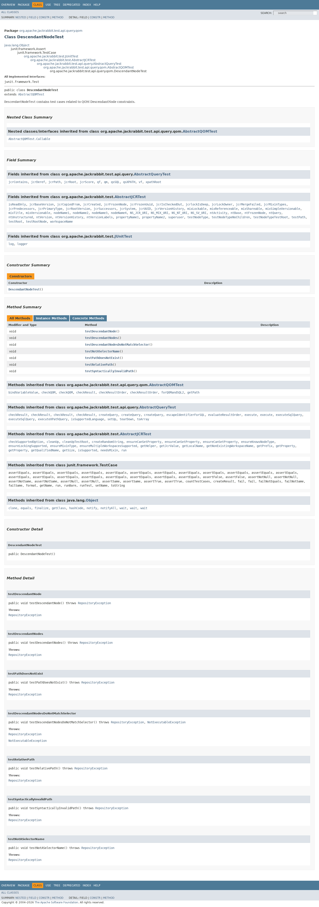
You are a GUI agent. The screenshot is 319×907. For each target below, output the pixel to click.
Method (57, 17)
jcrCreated (91, 204)
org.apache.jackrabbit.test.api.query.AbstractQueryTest (79, 63)
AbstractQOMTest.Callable (29, 139)
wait (123, 508)
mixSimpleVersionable (282, 208)
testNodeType (197, 217)
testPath (298, 217)
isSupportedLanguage (87, 419)
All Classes (10, 12)
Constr (44, 17)
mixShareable (251, 208)
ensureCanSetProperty (144, 441)
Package (24, 4)
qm (105, 182)
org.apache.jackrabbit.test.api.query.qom (50, 30)
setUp (111, 419)
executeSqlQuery (289, 415)
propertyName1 (127, 217)
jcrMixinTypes (275, 204)
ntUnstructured (20, 217)
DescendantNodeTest (24, 289)
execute (251, 415)
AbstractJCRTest (130, 197)
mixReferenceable (224, 208)
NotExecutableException (166, 722)
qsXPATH (129, 182)
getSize (68, 450)
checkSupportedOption (25, 441)
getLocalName (192, 446)
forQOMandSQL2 (172, 392)
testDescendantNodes (101, 338)
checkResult (85, 392)
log (11, 244)
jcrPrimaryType (50, 208)
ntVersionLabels (100, 217)
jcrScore (87, 182)
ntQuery (275, 213)
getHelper (148, 446)
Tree (57, 4)
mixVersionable (38, 213)
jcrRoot (70, 182)
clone (12, 508)
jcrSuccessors (105, 208)
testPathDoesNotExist (102, 358)
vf (140, 182)
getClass (59, 508)
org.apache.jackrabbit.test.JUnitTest (51, 56)
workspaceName (61, 221)
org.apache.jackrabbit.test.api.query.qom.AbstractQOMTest (88, 67)
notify (92, 508)
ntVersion (44, 217)
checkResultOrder (113, 392)
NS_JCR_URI (138, 213)
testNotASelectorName (102, 351)
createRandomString (107, 441)
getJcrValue (169, 446)
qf (98, 182)
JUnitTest (123, 236)
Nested (20, 17)
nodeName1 (61, 213)
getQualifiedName (45, 450)
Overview (8, 4)
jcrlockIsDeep (197, 204)
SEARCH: (266, 13)
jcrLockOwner (222, 204)
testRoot (15, 221)
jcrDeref (38, 182)
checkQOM (48, 392)
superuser (176, 217)
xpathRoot (153, 182)
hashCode (76, 508)
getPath (193, 392)
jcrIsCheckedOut (169, 204)
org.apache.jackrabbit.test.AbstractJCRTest (62, 60)
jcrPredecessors (21, 208)
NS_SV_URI (198, 213)
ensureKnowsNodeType (257, 441)
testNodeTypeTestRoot (270, 217)
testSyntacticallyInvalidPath (109, 371)
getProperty (285, 446)
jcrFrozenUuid (141, 204)
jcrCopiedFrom (68, 204)
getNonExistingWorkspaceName (229, 446)
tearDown (126, 419)
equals (26, 508)
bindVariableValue (23, 392)
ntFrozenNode (255, 213)
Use (48, 4)
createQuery (108, 415)
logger (22, 244)
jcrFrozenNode (115, 204)
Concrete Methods (88, 318)
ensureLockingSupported (27, 446)
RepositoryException (94, 603)
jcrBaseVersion (41, 204)
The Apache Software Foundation (56, 902)
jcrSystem (127, 208)
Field (32, 17)
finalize (41, 508)
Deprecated (71, 4)
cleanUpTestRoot (75, 441)
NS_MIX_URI (159, 213)
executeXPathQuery (52, 419)
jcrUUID (145, 208)
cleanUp (53, 441)
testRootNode (36, 221)
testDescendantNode (100, 331)
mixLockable (196, 208)
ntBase (236, 213)
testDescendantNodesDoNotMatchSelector (117, 344)
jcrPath (54, 182)
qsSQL (115, 182)
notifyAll (108, 508)
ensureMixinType (63, 446)
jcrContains (18, 182)
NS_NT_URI (179, 213)
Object (92, 500)
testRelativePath (99, 364)
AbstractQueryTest (152, 174)
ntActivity (218, 213)
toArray (143, 419)
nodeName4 (119, 213)
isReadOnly (17, 204)
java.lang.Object (16, 45)
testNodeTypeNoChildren (231, 217)
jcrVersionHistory (169, 208)
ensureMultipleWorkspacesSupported (108, 446)
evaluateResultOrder (224, 415)
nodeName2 (80, 213)
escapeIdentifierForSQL (185, 415)
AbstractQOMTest (31, 94)
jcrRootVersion (78, 208)
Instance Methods (51, 318)
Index (87, 4)
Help (97, 4)
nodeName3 (99, 213)
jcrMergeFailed (248, 204)
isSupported (87, 450)
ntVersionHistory (69, 217)
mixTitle (15, 213)
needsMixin (109, 450)
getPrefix (264, 446)
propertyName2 (153, 217)
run (124, 450)
